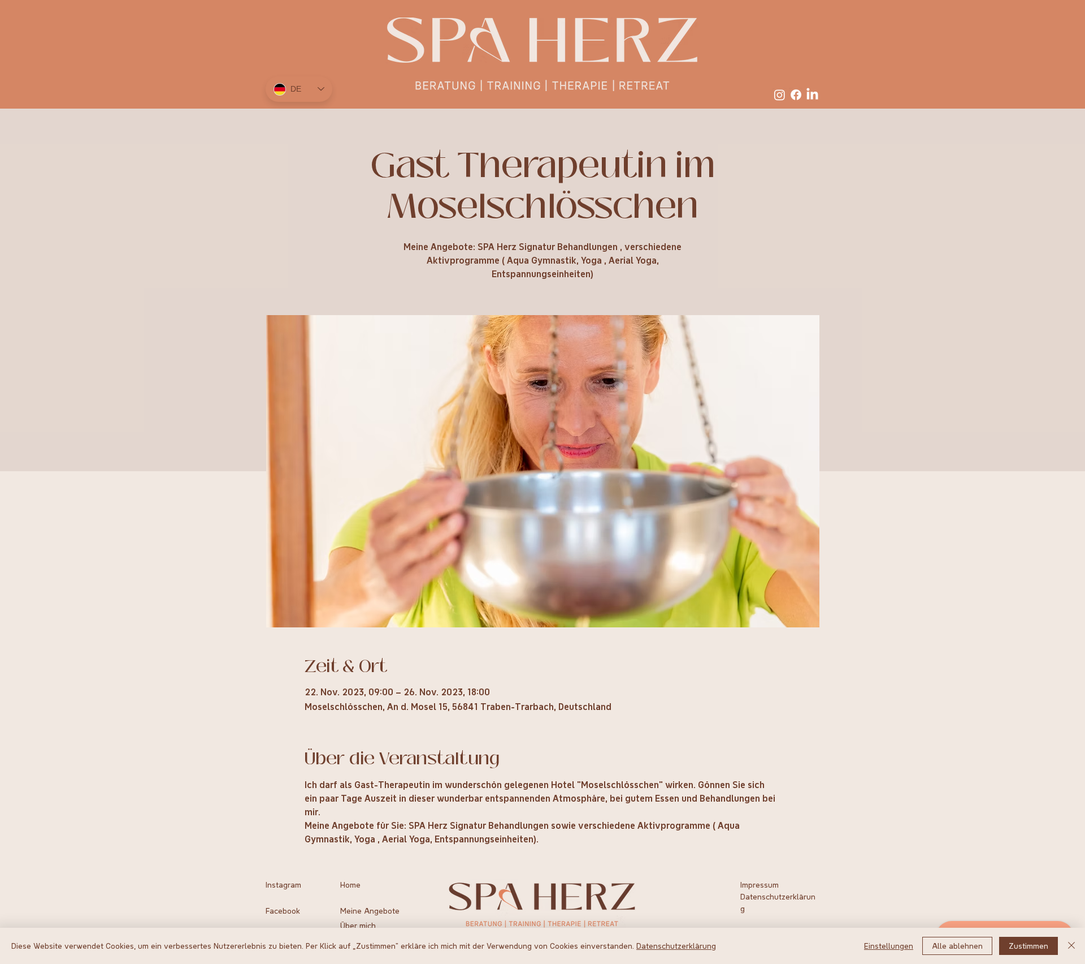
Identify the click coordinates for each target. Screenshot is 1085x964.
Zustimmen (1028, 946)
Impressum (759, 885)
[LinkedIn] (812, 95)
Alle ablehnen (957, 946)
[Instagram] (779, 95)
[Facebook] (796, 95)
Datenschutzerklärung (676, 946)
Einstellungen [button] (888, 946)
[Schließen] (1071, 946)
